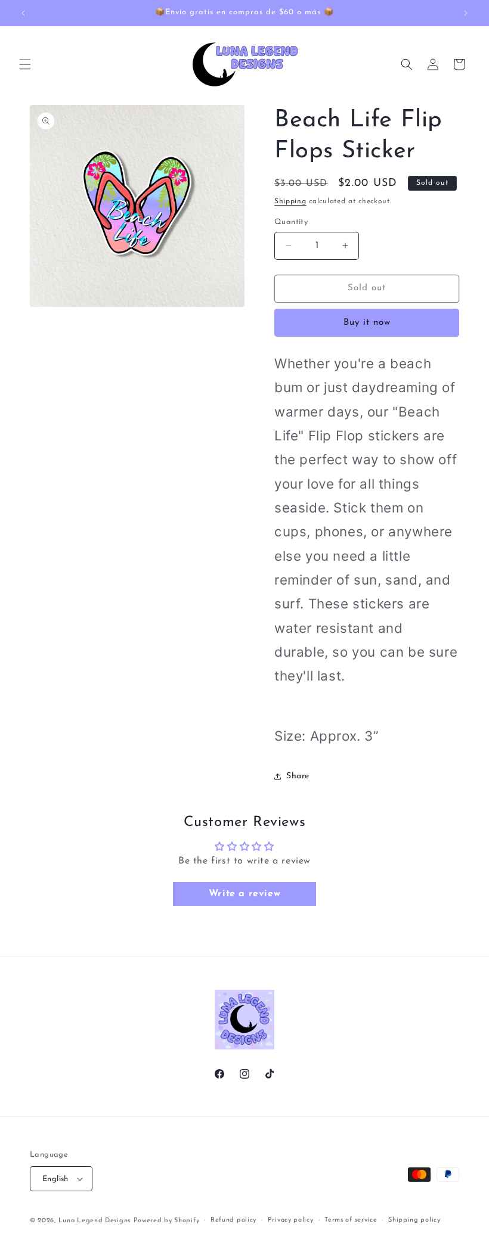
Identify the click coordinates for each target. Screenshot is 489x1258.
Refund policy (233, 1220)
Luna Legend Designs (94, 1220)
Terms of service (350, 1220)
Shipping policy (414, 1220)
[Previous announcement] (23, 13)
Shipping (290, 201)
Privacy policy (291, 1220)
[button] (25, 64)
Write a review (244, 894)
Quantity (291, 222)
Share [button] (298, 776)
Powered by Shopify (167, 1220)
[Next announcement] (466, 13)
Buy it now (367, 322)
